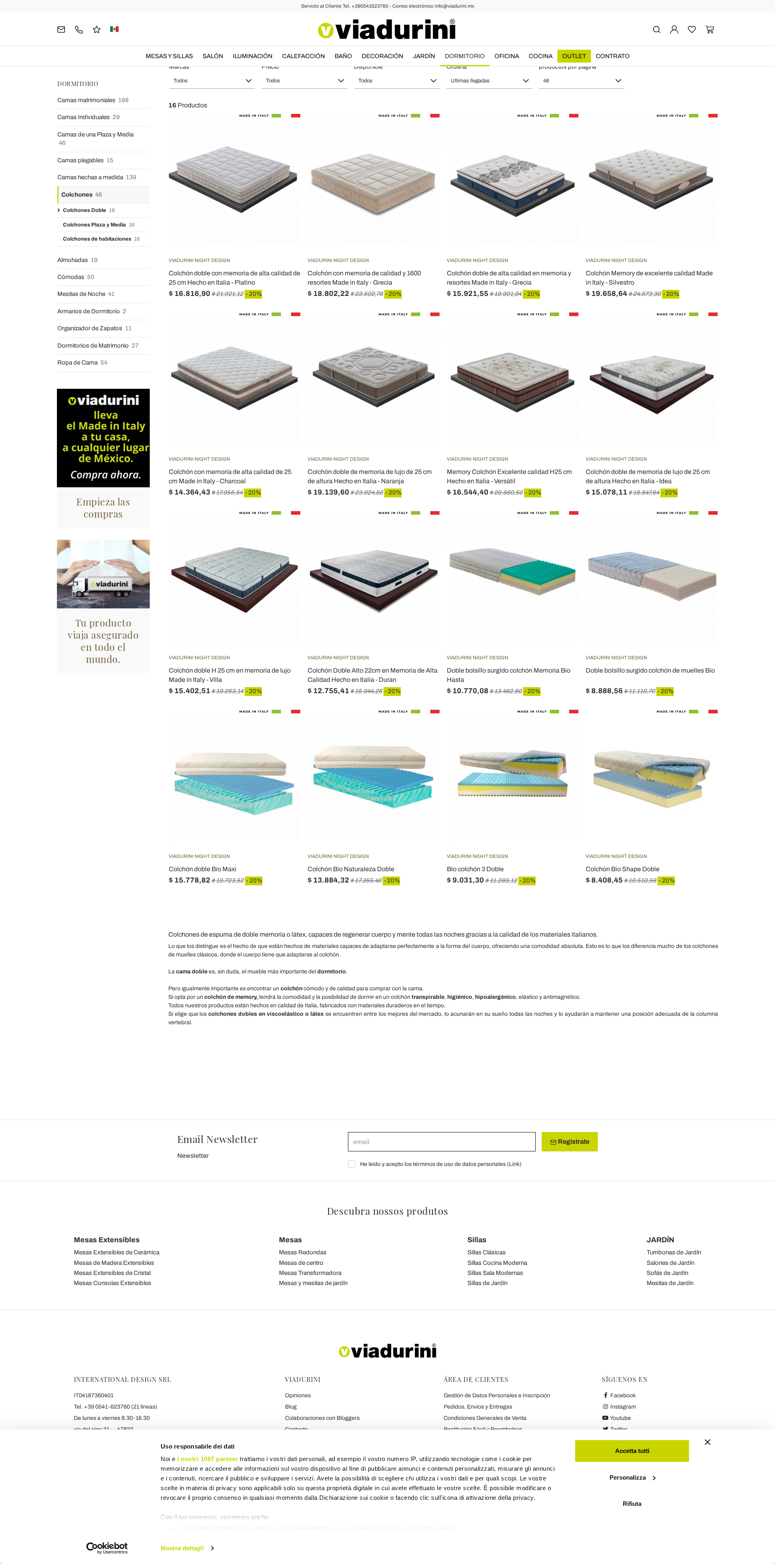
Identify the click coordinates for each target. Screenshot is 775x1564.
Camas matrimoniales (93, 100)
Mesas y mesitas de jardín (313, 1283)
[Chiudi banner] (707, 1442)
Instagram (622, 1407)
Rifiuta (632, 1503)
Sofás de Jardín (667, 1273)
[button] (212, 81)
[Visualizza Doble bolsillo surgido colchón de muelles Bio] (697, 531)
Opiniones (298, 1395)
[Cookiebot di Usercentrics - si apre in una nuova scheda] (107, 1548)
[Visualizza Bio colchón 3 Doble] (558, 730)
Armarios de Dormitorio (91, 311)
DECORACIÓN (382, 56)
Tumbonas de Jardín (674, 1252)
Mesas (290, 1240)
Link (514, 1164)
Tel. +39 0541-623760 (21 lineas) (115, 1407)
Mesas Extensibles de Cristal (112, 1273)
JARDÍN (424, 56)
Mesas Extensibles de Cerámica (116, 1252)
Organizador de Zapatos (94, 328)
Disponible (368, 66)
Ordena (456, 66)
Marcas (179, 66)
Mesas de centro (301, 1263)
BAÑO (343, 56)
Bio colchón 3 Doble (475, 869)
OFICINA (506, 56)
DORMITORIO (465, 56)
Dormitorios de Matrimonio (97, 345)
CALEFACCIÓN (303, 56)
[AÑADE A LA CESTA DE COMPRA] (280, 730)
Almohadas (77, 260)
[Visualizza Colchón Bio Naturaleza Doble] (419, 730)
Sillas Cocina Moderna (497, 1263)
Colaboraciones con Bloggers (322, 1418)
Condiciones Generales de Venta (485, 1418)
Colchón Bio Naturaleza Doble (351, 869)
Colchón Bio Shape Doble (623, 869)
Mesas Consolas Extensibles (112, 1283)
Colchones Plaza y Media (98, 225)
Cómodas (75, 277)
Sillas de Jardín (487, 1283)
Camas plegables (85, 160)
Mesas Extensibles (107, 1240)
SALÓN (213, 56)
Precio (270, 66)
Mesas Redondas (303, 1252)
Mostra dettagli (182, 1548)
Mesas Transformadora (310, 1273)
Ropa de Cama (82, 362)
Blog (291, 1407)
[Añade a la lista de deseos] (280, 154)
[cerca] (656, 29)
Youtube (620, 1418)
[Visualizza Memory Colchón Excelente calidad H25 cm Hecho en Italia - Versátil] (558, 333)
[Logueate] (674, 29)
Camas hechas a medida (96, 177)
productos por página (567, 66)
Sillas (476, 1240)
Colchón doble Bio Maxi (203, 869)
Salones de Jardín (670, 1263)
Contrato (613, 56)
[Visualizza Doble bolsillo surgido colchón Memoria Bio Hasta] (558, 531)
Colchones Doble (89, 210)
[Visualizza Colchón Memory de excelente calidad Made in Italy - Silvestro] (697, 134)
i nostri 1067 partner (207, 1458)
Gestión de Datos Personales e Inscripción (497, 1395)
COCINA (541, 56)
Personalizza (628, 1477)
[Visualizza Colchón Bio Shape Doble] (697, 730)
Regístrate (573, 1141)
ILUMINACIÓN (252, 56)
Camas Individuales (88, 117)
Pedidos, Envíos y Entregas (478, 1407)
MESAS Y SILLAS (169, 56)
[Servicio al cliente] (79, 29)
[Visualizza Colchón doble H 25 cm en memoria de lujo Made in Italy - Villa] (280, 531)
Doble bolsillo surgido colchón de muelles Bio (650, 670)
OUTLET (574, 56)
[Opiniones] (96, 29)
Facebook (622, 1395)
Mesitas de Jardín (670, 1283)
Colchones (81, 194)
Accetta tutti (632, 1450)
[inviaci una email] (61, 29)
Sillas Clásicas (486, 1252)
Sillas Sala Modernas (495, 1273)
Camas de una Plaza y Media (95, 138)
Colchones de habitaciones (101, 239)
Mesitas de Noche (86, 294)
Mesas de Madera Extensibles (114, 1263)
